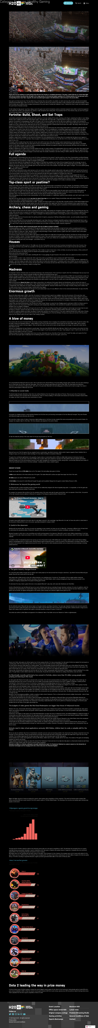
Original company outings (58, 1013)
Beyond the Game (25, 282)
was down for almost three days (38, 198)
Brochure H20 (74, 1007)
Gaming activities (55, 1016)
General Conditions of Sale (79, 1016)
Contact (72, 1019)
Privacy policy (12, 1020)
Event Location (54, 1007)
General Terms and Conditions (17, 1022)
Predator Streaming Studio (79, 1013)
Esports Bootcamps (56, 1019)
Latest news (74, 1010)
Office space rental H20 (57, 1010)
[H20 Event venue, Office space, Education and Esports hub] (21, 3)
